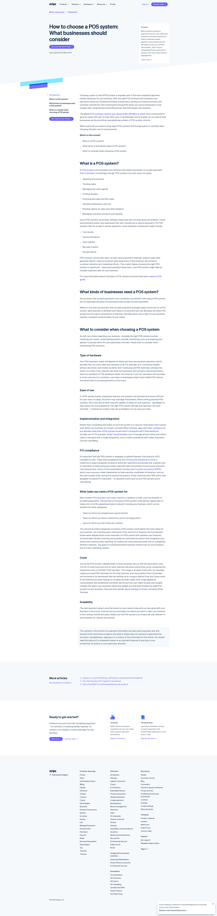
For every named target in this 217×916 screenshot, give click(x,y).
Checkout (83, 790)
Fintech (113, 822)
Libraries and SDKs (117, 887)
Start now (55, 739)
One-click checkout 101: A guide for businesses (102, 681)
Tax (81, 848)
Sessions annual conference (152, 787)
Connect (83, 797)
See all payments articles (59, 683)
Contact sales (158, 4)
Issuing (82, 819)
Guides (143, 775)
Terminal (83, 851)
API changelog (115, 884)
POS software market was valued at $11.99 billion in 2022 (117, 113)
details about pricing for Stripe (132, 589)
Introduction (54, 95)
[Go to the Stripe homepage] (52, 771)
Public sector (115, 844)
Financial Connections (88, 810)
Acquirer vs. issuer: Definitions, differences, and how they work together (113, 678)
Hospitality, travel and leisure (121, 829)
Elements (83, 806)
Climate (83, 794)
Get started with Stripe (61, 46)
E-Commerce (115, 787)
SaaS (112, 813)
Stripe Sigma (85, 844)
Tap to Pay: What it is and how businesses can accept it (105, 684)
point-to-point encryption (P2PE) (145, 469)
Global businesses (117, 797)
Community (145, 784)
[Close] (212, 904)
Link (81, 822)
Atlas (82, 778)
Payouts (83, 835)
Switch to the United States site (172, 910)
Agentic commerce (117, 781)
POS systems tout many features (109, 497)
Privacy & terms (147, 790)
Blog (142, 781)
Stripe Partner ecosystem (120, 862)
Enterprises (114, 775)
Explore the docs (148, 738)
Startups (113, 778)
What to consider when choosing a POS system (59, 111)
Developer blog (116, 894)
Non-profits (114, 838)
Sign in (144, 4)
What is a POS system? (58, 99)
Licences (144, 800)
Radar (82, 838)
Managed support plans (150, 843)
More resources (57, 12)
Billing (82, 784)
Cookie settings (147, 806)
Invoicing (83, 816)
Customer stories (148, 778)
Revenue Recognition (88, 841)
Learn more (145, 60)
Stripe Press (145, 828)
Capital (82, 787)
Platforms (114, 810)
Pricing (112, 4)
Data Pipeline (85, 803)
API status (114, 881)
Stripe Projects (116, 891)
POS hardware (91, 361)
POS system (88, 170)
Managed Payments (87, 825)
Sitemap (144, 803)
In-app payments (117, 800)
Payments (72, 12)
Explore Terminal (117, 738)
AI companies (115, 816)
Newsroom (145, 824)
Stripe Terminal (114, 434)
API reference (115, 878)
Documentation (116, 875)
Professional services (118, 841)
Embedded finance (117, 790)
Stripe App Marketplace (119, 859)
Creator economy (117, 819)
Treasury (83, 854)
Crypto (82, 800)
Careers (144, 821)
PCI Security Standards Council (140, 459)
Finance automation (118, 794)
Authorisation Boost (88, 781)
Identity (83, 813)
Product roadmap (147, 818)
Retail (112, 848)
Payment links (85, 829)
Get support (145, 840)
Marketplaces (115, 803)
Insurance (114, 832)
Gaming (113, 825)
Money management (118, 806)
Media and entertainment (120, 835)
